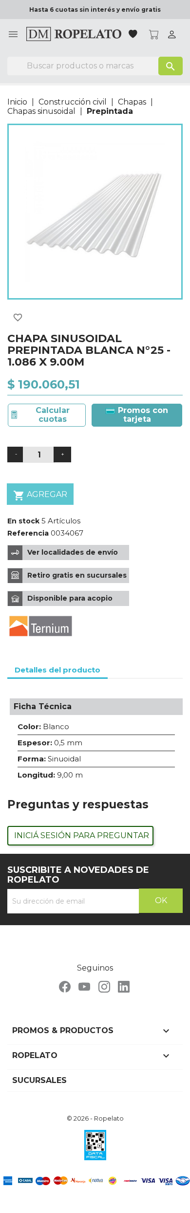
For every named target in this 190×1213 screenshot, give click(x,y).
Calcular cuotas (53, 415)
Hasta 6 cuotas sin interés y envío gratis (95, 9)
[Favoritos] (134, 35)
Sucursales (39, 1080)
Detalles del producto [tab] (57, 669)
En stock (23, 521)
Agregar (40, 495)
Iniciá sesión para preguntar (81, 835)
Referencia (28, 533)
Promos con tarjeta (141, 415)
